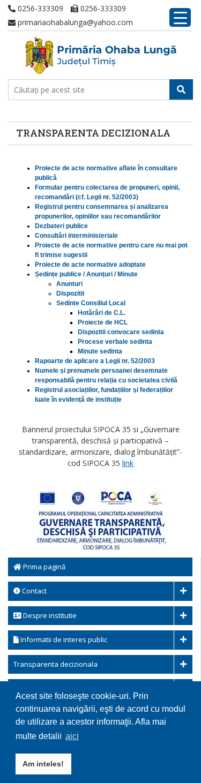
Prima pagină (43, 566)
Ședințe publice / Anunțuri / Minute (86, 274)
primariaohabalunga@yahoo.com (74, 22)
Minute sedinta (100, 351)
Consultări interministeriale (76, 235)
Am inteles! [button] (43, 763)
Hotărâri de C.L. (101, 313)
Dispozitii (70, 293)
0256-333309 (39, 8)
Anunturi (69, 284)
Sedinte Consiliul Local (90, 303)
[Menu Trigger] (180, 17)
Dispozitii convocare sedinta (121, 332)
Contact (33, 591)
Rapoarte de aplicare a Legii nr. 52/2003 (95, 361)
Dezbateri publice (61, 226)
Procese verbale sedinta (115, 341)
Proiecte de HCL (103, 322)
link (127, 463)
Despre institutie (49, 615)
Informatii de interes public (63, 639)
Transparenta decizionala (55, 664)
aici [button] (72, 736)
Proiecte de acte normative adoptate (90, 264)
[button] (181, 89)
